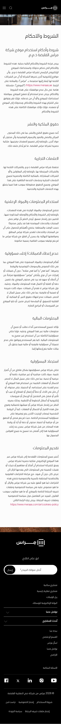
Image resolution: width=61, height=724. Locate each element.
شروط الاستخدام (44, 702)
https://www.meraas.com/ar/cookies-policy (34, 505)
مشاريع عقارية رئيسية (47, 590)
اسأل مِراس (52, 642)
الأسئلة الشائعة (50, 667)
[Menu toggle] (4, 8)
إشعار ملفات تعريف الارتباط (37, 711)
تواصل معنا (52, 648)
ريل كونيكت (51, 596)
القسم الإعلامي (49, 636)
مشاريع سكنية (50, 585)
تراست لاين (11, 702)
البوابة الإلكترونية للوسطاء (45, 602)
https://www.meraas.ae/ (38, 85)
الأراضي (53, 654)
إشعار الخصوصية (26, 702)
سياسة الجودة (15, 711)
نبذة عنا (53, 630)
